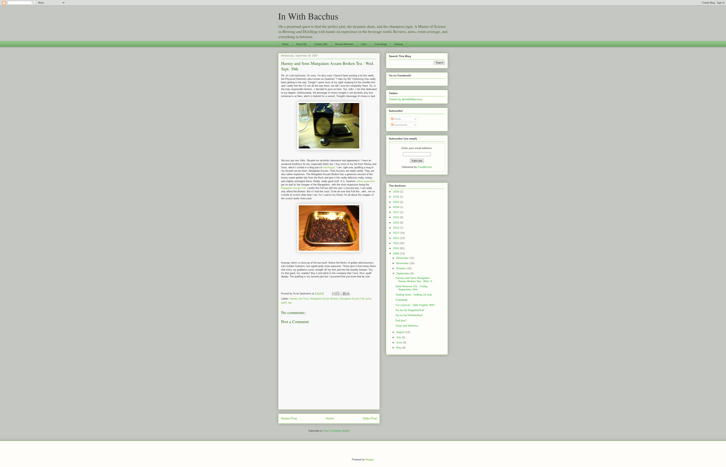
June (399, 342)
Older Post (370, 418)
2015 (396, 222)
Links (364, 44)
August (400, 332)
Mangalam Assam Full (293, 188)
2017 (396, 212)
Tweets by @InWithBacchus (405, 99)
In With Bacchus (308, 16)
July (399, 337)
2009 (396, 253)
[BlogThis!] (337, 294)
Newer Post (289, 418)
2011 (396, 243)
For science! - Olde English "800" (415, 304)
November (403, 263)
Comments (400, 124)
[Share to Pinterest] (348, 294)
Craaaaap (401, 299)
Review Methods (344, 44)
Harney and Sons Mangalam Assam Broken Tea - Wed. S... (415, 279)
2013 (396, 232)
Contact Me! (321, 44)
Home (285, 44)
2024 (396, 196)
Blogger (369, 459)
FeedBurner (425, 166)
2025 (396, 191)
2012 (396, 238)
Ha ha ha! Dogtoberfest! (410, 310)
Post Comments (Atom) (337, 430)
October (401, 268)
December (403, 257)
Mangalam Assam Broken (324, 298)
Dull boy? (401, 320)
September (403, 273)
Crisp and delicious (407, 325)
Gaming (398, 44)
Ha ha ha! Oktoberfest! (409, 315)
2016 (396, 217)
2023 (396, 201)
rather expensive (366, 181)
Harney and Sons (299, 298)
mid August (329, 167)
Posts (397, 118)
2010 (396, 248)
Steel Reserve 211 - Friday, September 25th (412, 288)
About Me (301, 44)
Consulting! (380, 44)
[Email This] (334, 294)
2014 (396, 227)
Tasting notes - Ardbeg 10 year (414, 294)
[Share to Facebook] (344, 294)
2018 (396, 207)
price (368, 298)
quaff (284, 302)
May (399, 347)
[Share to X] (341, 294)
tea (290, 302)
